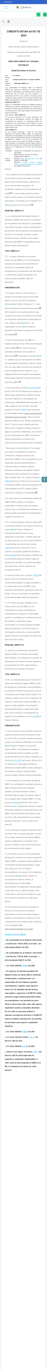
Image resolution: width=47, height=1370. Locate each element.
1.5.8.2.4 (39, 162)
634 (33, 147)
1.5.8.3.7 (16, 164)
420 (23, 158)
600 (26, 158)
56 (6, 944)
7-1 (39, 956)
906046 (25, 966)
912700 (25, 1046)
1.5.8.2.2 (25, 162)
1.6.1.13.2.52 (38, 164)
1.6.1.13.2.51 (29, 164)
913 (33, 158)
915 (38, 158)
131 (12, 205)
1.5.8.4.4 (22, 164)
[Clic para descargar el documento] (45, 14)
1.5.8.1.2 (32, 1037)
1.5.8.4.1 (36, 1052)
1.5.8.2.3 (32, 162)
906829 (25, 1032)
